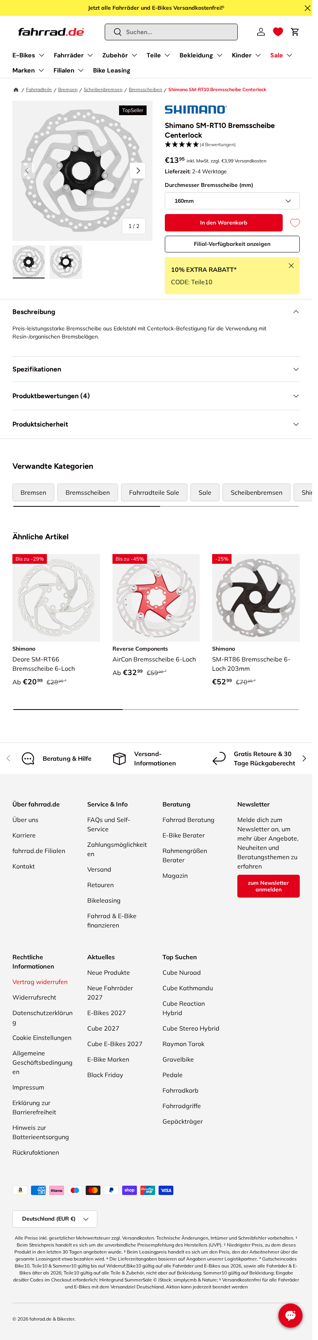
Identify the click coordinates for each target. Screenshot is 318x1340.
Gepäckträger (182, 1121)
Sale (276, 55)
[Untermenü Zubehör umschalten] (134, 55)
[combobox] (171, 32)
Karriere (24, 835)
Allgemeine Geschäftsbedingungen (42, 1062)
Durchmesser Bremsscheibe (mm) (209, 184)
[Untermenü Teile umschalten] (167, 55)
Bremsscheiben (145, 89)
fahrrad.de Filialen (38, 851)
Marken (23, 70)
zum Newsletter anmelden (268, 886)
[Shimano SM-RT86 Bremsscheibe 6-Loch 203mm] (256, 598)
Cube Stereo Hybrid (190, 1028)
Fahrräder (69, 55)
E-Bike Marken (108, 1059)
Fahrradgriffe (181, 1106)
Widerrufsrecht (34, 997)
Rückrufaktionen (35, 1152)
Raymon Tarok (183, 1044)
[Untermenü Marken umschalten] (41, 70)
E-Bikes (23, 55)
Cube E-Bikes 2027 (115, 1044)
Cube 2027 (103, 1028)
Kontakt (23, 866)
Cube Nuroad (181, 972)
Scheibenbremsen (103, 89)
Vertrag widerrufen (39, 982)
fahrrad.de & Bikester (51, 1319)
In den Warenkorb (223, 222)
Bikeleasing (104, 900)
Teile (154, 55)
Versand (99, 869)
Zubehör (115, 55)
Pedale (172, 1075)
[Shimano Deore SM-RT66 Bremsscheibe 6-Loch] (56, 598)
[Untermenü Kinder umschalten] (258, 55)
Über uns (25, 820)
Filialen (64, 70)
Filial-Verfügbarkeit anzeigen (232, 243)
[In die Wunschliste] (291, 222)
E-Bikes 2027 (106, 1013)
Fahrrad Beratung (188, 820)
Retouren (100, 885)
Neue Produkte (108, 972)
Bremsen (68, 89)
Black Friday (105, 1075)
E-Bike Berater (183, 835)
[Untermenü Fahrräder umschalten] (90, 55)
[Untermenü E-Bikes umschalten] (41, 55)
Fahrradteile (39, 89)
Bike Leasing (112, 70)
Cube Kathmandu (187, 988)
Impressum (28, 1087)
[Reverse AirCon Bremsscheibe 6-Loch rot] (156, 598)
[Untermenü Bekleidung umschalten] (219, 55)
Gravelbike (178, 1059)
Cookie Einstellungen (41, 1037)
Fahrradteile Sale (154, 492)
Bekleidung (196, 55)
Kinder (242, 55)
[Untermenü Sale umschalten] (289, 55)
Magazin (175, 875)
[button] (278, 31)
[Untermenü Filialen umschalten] (80, 70)
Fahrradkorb (180, 1090)
